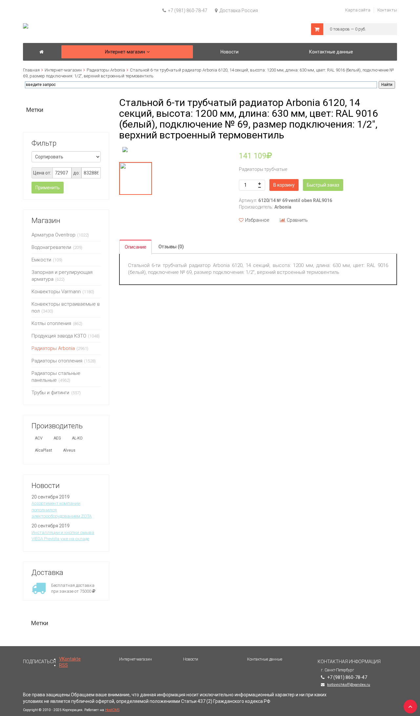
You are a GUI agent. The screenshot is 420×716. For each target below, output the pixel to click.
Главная (31, 70)
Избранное (257, 220)
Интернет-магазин (63, 70)
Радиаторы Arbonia (106, 70)
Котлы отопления (51, 323)
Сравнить (297, 220)
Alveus (69, 450)
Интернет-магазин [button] (125, 51)
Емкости (41, 260)
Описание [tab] (135, 247)
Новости (190, 659)
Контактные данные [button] (331, 51)
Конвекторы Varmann (56, 292)
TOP (408, 704)
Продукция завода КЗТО (59, 336)
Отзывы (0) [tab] (171, 247)
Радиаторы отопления (57, 361)
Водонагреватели (51, 247)
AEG (57, 438)
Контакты (387, 10)
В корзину (284, 185)
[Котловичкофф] (41, 52)
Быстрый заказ (323, 185)
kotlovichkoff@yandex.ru (348, 685)
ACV (39, 438)
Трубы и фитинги (51, 393)
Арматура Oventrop (53, 235)
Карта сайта (357, 10)
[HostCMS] (25, 26)
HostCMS (112, 710)
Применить (47, 187)
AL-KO (77, 438)
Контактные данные (264, 659)
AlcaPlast (43, 450)
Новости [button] (229, 51)
